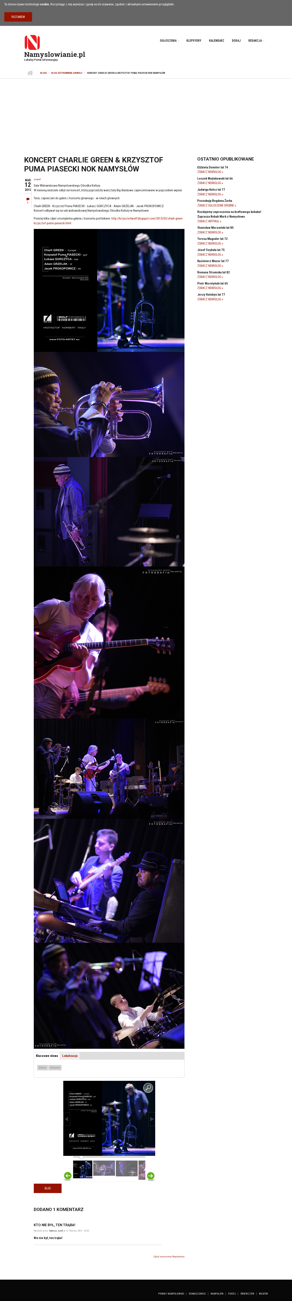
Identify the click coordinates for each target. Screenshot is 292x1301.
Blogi (43, 73)
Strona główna (30, 73)
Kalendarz (216, 40)
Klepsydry (193, 40)
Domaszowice (197, 1293)
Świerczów (247, 1293)
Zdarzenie (55, 1067)
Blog (48, 1188)
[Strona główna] (32, 42)
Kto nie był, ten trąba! (54, 1225)
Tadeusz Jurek (56, 1230)
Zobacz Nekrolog (209, 172)
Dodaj (236, 40)
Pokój (232, 1293)
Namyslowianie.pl (54, 54)
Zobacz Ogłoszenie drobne (216, 205)
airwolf (37, 179)
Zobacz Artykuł (208, 221)
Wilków (263, 1293)
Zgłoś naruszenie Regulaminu (168, 1256)
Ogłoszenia (168, 40)
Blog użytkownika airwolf (67, 73)
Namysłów (217, 1293)
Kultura (42, 1067)
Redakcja (255, 40)
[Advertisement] (146, 111)
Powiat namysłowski (171, 1293)
